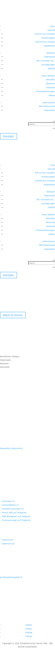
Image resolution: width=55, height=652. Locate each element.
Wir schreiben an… (46, 60)
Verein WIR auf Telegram (14, 512)
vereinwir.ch (8, 501)
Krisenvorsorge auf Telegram (16, 520)
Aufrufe (51, 30)
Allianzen (50, 83)
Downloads (49, 56)
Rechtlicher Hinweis (45, 41)
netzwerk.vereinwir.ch (13, 508)
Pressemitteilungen (45, 91)
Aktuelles (50, 79)
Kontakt (8, 136)
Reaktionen (49, 45)
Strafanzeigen (48, 37)
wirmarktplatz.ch (10, 505)
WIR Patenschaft (47, 106)
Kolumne (50, 87)
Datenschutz (8, 543)
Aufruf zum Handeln (45, 33)
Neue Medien (48, 75)
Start (52, 26)
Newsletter (49, 110)
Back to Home (12, 315)
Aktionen (50, 52)
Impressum (7, 539)
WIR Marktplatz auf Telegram (16, 516)
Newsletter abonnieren (11, 448)
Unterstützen (48, 102)
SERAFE (51, 68)
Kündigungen (48, 64)
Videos (52, 95)
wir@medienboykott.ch (11, 577)
